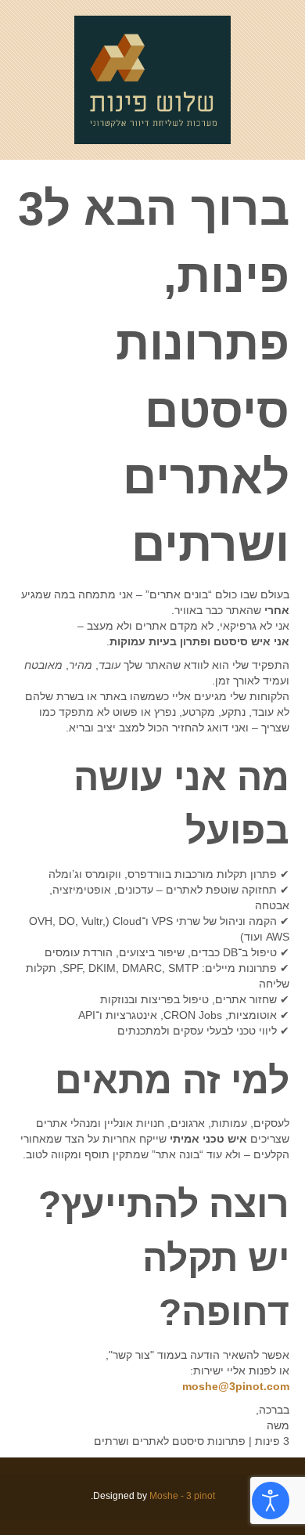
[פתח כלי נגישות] (270, 1500)
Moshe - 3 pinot (182, 1495)
